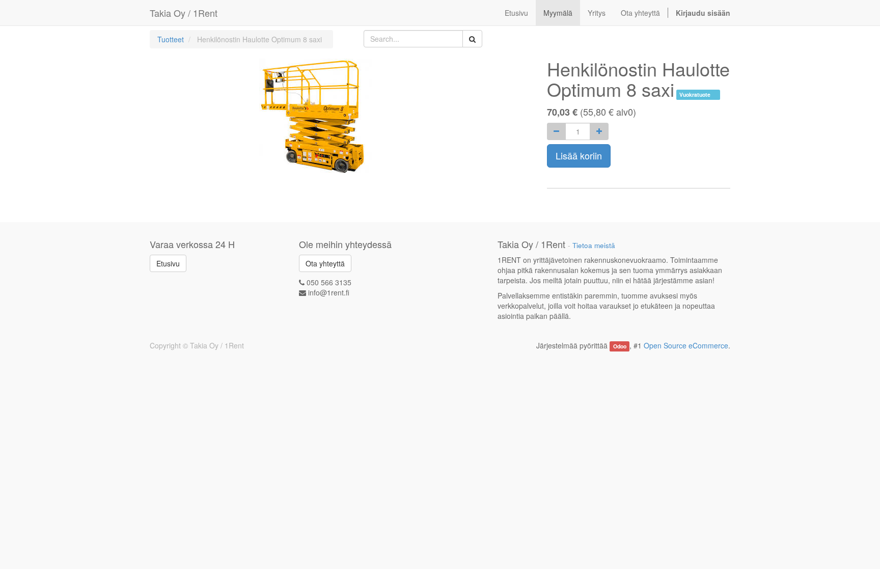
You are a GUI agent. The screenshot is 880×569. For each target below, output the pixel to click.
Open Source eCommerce (686, 345)
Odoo (619, 346)
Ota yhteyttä (325, 263)
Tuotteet (170, 39)
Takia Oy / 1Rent (183, 12)
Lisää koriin (579, 155)
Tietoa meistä (593, 245)
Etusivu (168, 263)
